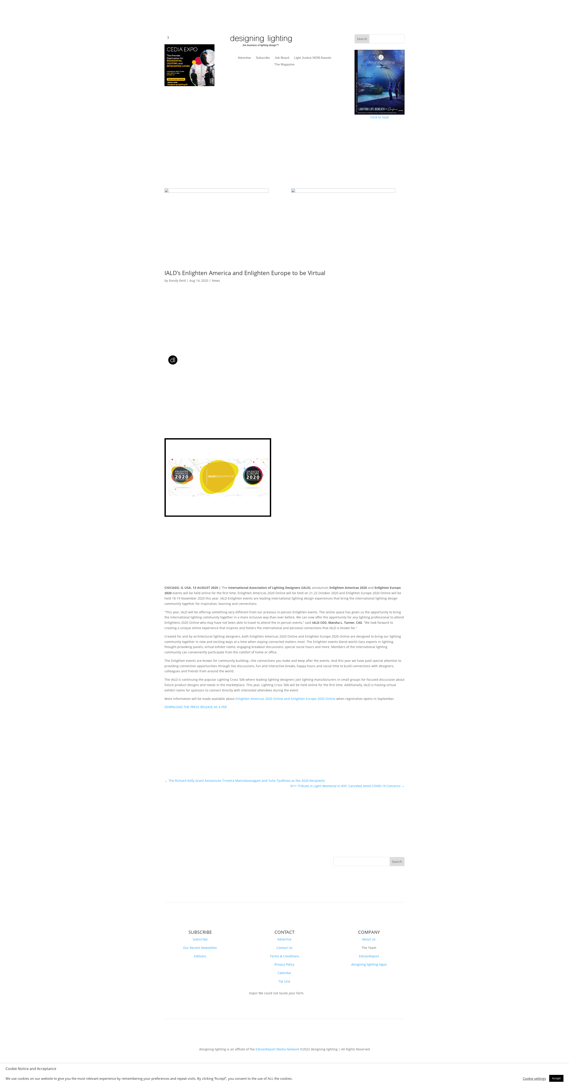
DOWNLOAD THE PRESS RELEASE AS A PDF (195, 707)
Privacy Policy (284, 964)
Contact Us (284, 948)
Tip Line (284, 981)
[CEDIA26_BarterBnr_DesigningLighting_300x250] (189, 85)
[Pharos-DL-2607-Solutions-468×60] (343, 191)
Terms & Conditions (284, 956)
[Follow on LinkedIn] (185, 860)
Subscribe (263, 57)
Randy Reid (177, 280)
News (216, 280)
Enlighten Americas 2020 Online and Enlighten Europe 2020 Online (285, 699)
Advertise (244, 57)
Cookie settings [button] (534, 1078)
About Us (369, 939)
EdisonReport (369, 956)
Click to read (379, 117)
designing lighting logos (369, 964)
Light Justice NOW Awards (312, 57)
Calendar (284, 973)
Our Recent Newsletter (200, 948)
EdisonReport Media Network (277, 1049)
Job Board (282, 57)
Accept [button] (556, 1078)
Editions (200, 956)
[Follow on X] (176, 860)
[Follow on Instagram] (203, 860)
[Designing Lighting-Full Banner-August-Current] (216, 191)
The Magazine (284, 64)
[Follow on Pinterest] (194, 860)
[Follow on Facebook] (168, 860)
